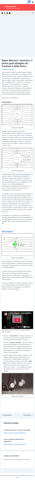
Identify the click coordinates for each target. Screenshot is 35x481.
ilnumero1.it (11, 6)
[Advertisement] (17, 34)
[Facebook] (2, 13)
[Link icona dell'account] (32, 2)
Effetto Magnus (7, 231)
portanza (16, 289)
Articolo (17, 433)
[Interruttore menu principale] (31, 7)
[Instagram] (7, 13)
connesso (13, 459)
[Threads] (9, 13)
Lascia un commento (9, 433)
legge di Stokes (26, 174)
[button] (32, 13)
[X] (5, 13)
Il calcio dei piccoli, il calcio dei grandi (17, 430)
